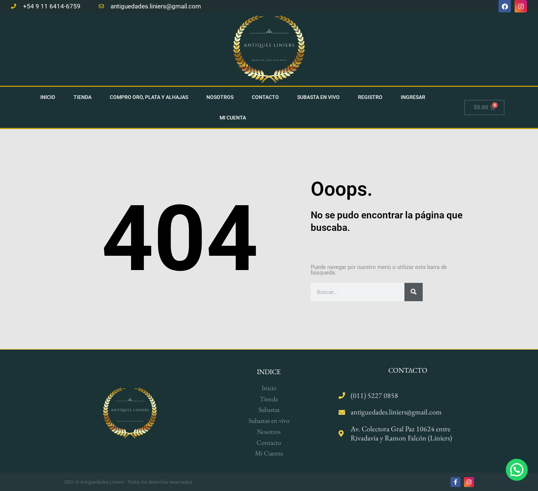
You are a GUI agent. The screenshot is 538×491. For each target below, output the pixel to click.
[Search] (413, 292)
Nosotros (219, 97)
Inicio (47, 97)
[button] (517, 470)
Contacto (265, 97)
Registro (370, 97)
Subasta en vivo (318, 97)
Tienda (82, 97)
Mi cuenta (233, 118)
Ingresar (413, 97)
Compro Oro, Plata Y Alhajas (149, 97)
